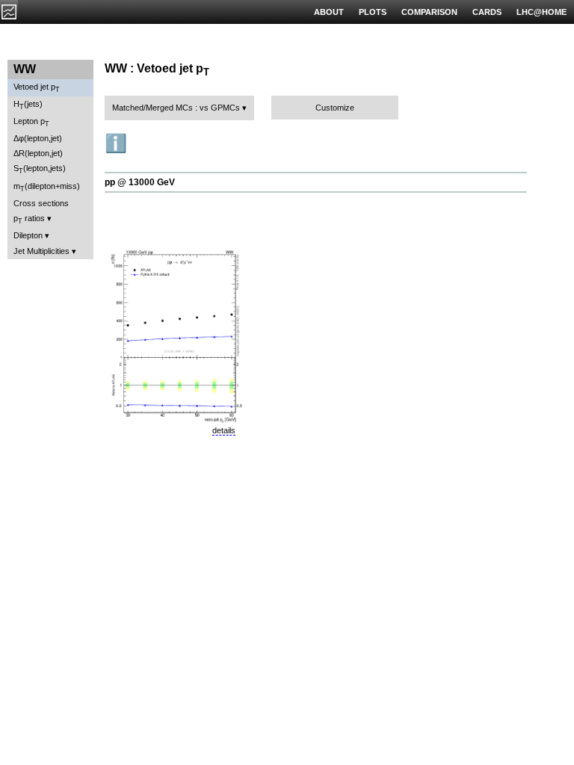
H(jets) (28, 105)
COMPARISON (429, 11)
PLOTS (372, 11)
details (223, 430)
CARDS (487, 11)
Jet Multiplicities (41, 251)
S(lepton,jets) (39, 169)
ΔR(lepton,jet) (38, 153)
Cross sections (41, 203)
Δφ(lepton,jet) (37, 138)
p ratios (29, 219)
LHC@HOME (541, 11)
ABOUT (329, 11)
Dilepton (28, 235)
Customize (334, 107)
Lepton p (31, 122)
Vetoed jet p (36, 87)
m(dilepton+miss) (46, 187)
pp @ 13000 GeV (140, 182)
